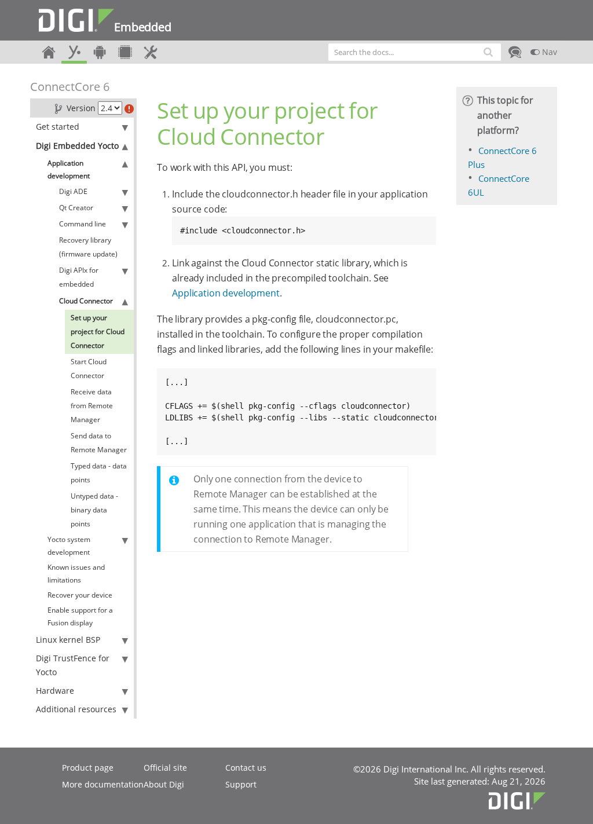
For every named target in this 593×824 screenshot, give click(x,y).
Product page (88, 767)
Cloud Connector (86, 301)
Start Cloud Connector (89, 368)
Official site (165, 767)
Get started (57, 126)
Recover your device (79, 595)
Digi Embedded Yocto (77, 145)
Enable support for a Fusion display (80, 616)
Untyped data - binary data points (94, 510)
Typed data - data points (99, 473)
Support (241, 784)
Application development (68, 169)
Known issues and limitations (76, 573)
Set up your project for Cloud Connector (98, 331)
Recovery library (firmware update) (88, 247)
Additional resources (76, 709)
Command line (82, 224)
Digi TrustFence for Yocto (72, 665)
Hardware (55, 690)
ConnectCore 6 (69, 86)
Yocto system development (68, 545)
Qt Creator (76, 208)
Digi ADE (73, 191)
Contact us (245, 767)
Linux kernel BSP (68, 639)
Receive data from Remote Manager (92, 405)
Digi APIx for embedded (78, 277)
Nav (548, 51)
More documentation (103, 784)
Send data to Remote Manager (99, 443)
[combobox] (414, 52)
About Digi (164, 784)
